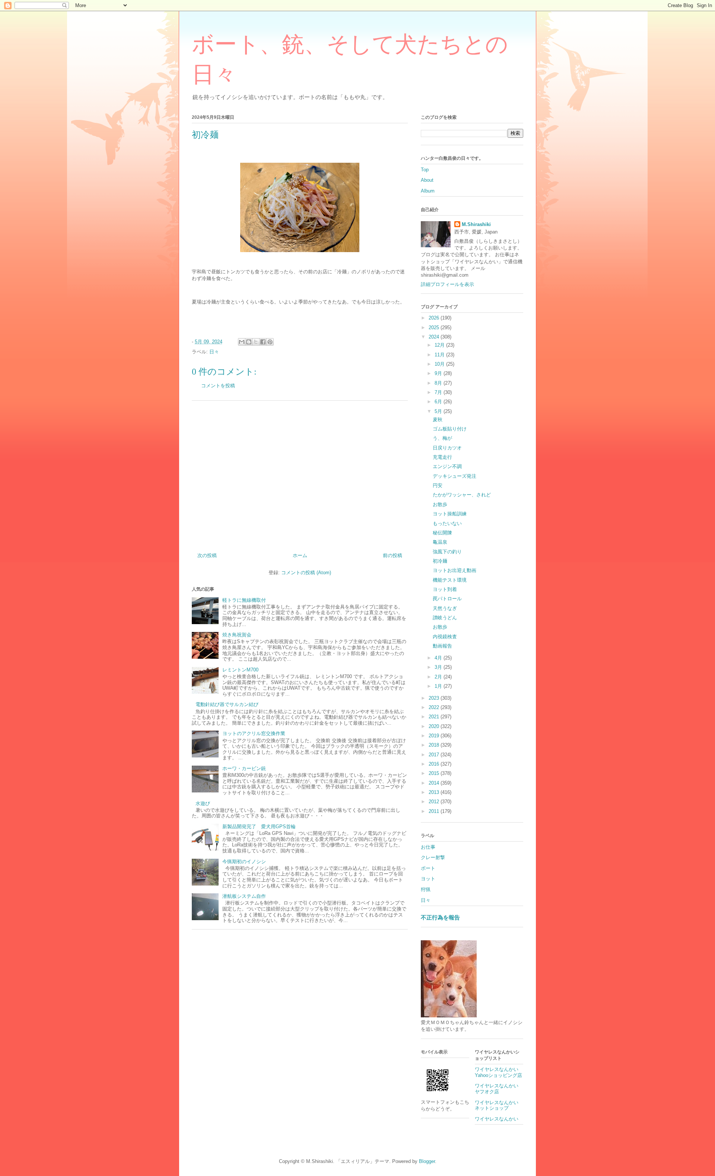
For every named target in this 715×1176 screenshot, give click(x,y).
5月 (439, 411)
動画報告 (442, 646)
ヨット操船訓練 (450, 514)
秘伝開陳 (442, 532)
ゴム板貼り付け (450, 429)
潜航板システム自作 (244, 896)
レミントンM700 (240, 670)
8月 (439, 383)
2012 (435, 801)
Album (428, 191)
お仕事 (428, 847)
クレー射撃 (433, 857)
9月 (439, 373)
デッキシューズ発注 (454, 476)
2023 (435, 698)
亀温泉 (440, 542)
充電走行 (442, 457)
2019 (435, 735)
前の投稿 (392, 555)
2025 (435, 327)
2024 (435, 337)
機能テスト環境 (450, 580)
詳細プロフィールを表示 (447, 284)
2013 (435, 792)
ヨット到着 (445, 589)
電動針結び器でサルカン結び (227, 704)
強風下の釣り (447, 551)
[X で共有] (256, 342)
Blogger (427, 1161)
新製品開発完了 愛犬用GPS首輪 (259, 826)
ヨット (428, 878)
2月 (439, 677)
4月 (439, 658)
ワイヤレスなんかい (496, 1119)
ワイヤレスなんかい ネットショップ (499, 1105)
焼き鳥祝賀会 (236, 635)
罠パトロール (447, 598)
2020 (435, 726)
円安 (437, 485)
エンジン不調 (447, 466)
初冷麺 (440, 561)
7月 (439, 392)
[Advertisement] (300, 474)
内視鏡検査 (445, 636)
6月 (439, 401)
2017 (435, 754)
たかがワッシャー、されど (462, 495)
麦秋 (437, 419)
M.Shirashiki (476, 224)
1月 (439, 686)
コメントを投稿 (218, 385)
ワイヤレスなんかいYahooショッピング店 (498, 1072)
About (427, 180)
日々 (214, 352)
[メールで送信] (241, 342)
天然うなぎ (445, 608)
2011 (435, 811)
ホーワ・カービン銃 (244, 768)
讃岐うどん (445, 617)
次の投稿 (207, 555)
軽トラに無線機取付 (244, 600)
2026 (435, 318)
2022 (435, 707)
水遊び (203, 803)
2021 (435, 716)
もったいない (447, 523)
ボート (428, 868)
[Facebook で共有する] (263, 342)
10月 (440, 364)
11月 (440, 354)
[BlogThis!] (248, 342)
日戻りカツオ (447, 448)
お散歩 (440, 504)
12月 (440, 345)
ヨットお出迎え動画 (454, 570)
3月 (439, 667)
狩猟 (425, 889)
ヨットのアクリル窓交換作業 (253, 733)
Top (425, 169)
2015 (435, 773)
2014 (435, 783)
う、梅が (442, 438)
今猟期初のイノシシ (244, 861)
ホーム (300, 555)
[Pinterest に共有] (270, 342)
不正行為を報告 (440, 917)
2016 (435, 764)
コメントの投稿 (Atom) (306, 572)
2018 (435, 745)
